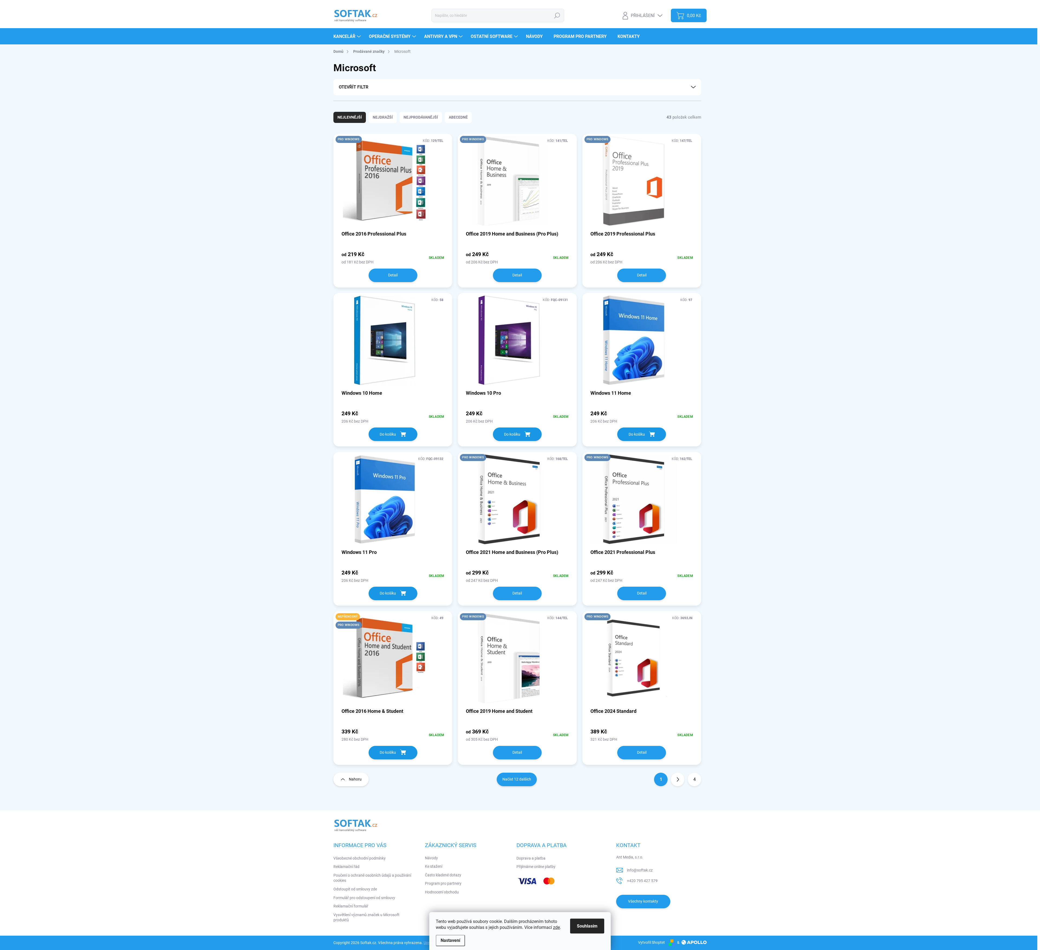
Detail (393, 275)
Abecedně (458, 117)
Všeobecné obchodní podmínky (359, 858)
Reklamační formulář (350, 906)
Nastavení (450, 940)
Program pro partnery (443, 883)
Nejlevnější (349, 117)
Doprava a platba (530, 858)
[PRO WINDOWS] (393, 184)
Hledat (557, 15)
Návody (431, 858)
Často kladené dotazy (443, 875)
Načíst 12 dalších (516, 779)
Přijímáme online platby (535, 866)
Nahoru (355, 779)
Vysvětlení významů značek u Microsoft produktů (366, 917)
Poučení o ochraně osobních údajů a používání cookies (372, 878)
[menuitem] (347, 36)
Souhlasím (587, 926)
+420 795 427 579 (642, 881)
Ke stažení (433, 866)
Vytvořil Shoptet (651, 942)
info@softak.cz (640, 870)
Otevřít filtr (353, 87)
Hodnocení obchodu (442, 892)
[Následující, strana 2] (677, 779)
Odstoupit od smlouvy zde (355, 889)
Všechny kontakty (643, 901)
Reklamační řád (346, 866)
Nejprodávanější (421, 117)
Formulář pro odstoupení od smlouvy (364, 898)
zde (556, 927)
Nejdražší (383, 117)
